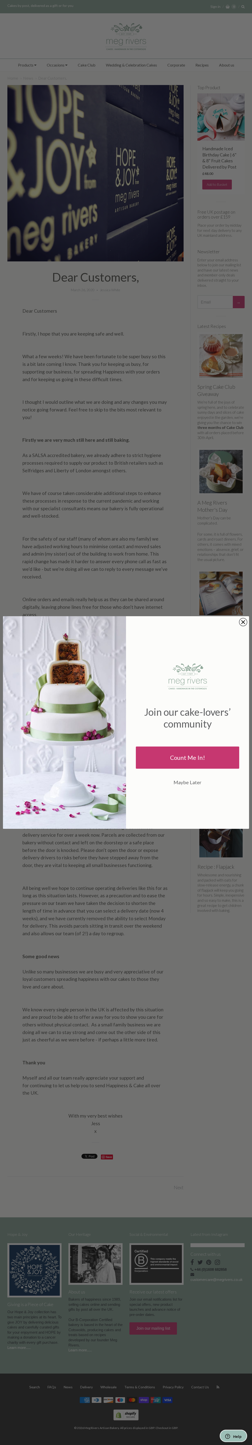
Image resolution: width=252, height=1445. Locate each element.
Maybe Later (187, 782)
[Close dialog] (243, 622)
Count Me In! (187, 757)
